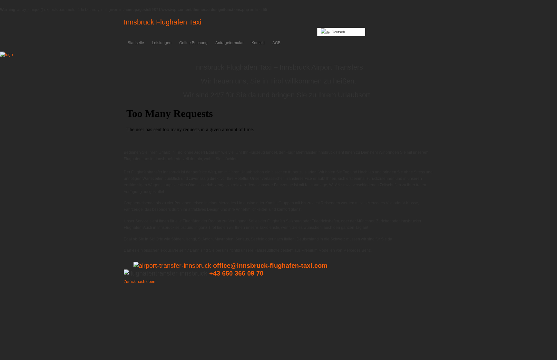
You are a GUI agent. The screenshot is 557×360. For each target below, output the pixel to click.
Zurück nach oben (139, 281)
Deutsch (337, 32)
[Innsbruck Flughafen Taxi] (6, 55)
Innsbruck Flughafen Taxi (162, 22)
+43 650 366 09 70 (236, 273)
